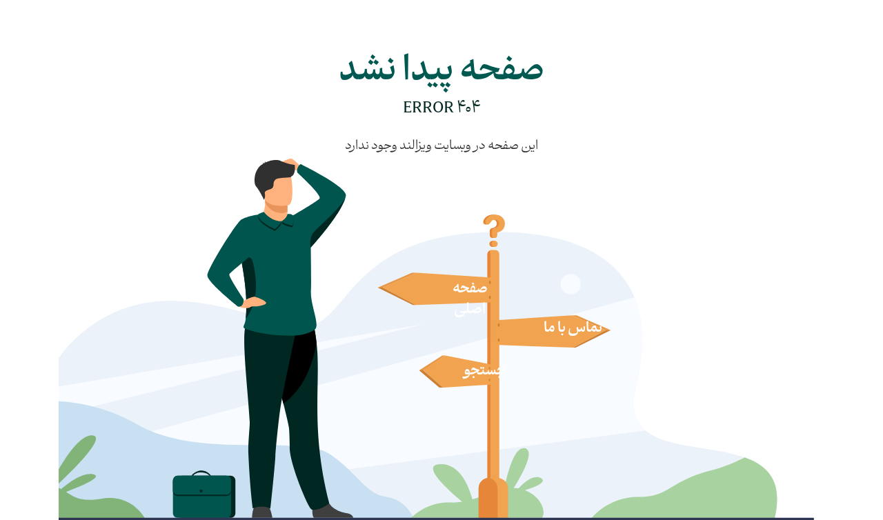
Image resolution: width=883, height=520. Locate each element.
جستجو (485, 371)
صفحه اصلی (470, 300)
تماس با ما (573, 329)
